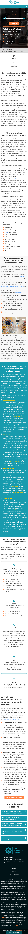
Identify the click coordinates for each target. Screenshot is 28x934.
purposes (18, 292)
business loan (14, 179)
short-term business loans (11, 510)
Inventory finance (8, 468)
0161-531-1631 (14, 67)
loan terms (20, 686)
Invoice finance (7, 434)
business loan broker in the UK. (12, 719)
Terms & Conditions (14, 874)
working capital (14, 312)
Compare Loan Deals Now (14, 797)
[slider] (5, 18)
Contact (14, 868)
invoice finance (14, 461)
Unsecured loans (8, 498)
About (14, 871)
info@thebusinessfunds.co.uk (14, 859)
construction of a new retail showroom (12, 286)
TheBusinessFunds (6, 337)
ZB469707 (15, 925)
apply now (11, 570)
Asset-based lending (9, 400)
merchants (15, 487)
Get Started (14, 23)
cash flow (4, 86)
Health (7, 232)
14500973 (3, 917)
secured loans (5, 551)
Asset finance (18, 417)
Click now (12, 127)
